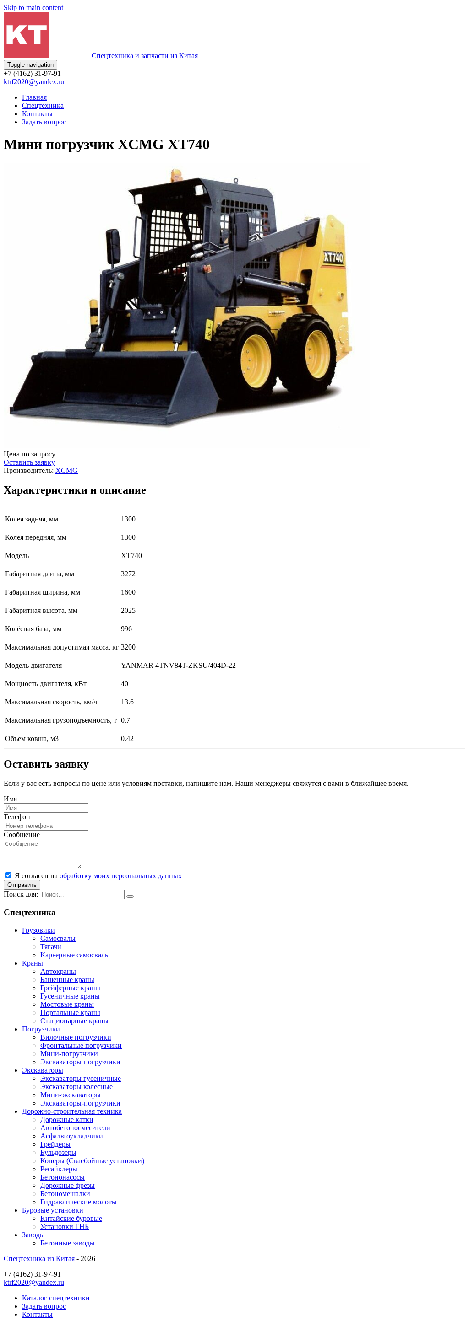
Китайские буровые (71, 1218)
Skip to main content (33, 7)
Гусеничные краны (70, 996)
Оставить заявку (29, 462)
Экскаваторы (42, 1070)
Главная (34, 97)
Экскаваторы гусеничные (80, 1078)
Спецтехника (43, 105)
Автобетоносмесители (75, 1128)
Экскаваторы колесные (76, 1086)
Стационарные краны (74, 1021)
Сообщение (22, 834)
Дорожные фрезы (67, 1185)
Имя (10, 799)
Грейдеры (55, 1144)
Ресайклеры (58, 1169)
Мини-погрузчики (69, 1054)
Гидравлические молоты (78, 1202)
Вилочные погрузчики (75, 1037)
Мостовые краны (67, 1004)
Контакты (37, 114)
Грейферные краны (70, 988)
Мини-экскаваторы (70, 1095)
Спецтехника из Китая (39, 1258)
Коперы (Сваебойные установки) (92, 1161)
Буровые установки (52, 1210)
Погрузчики (41, 1029)
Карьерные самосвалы (75, 955)
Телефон (17, 817)
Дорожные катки (66, 1119)
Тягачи (50, 946)
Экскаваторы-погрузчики (80, 1062)
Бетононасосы (62, 1177)
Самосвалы (58, 938)
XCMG (66, 470)
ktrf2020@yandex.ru (34, 82)
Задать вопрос (44, 122)
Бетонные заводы (67, 1243)
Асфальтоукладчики (71, 1136)
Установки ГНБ (64, 1226)
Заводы (33, 1235)
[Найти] (130, 896)
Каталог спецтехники (56, 1298)
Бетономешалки (65, 1193)
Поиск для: (21, 894)
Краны (32, 963)
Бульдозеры (58, 1152)
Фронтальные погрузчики (81, 1045)
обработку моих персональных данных (121, 876)
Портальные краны (70, 1012)
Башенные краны (67, 979)
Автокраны (58, 971)
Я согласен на (98, 876)
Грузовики (38, 930)
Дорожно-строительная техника (72, 1111)
